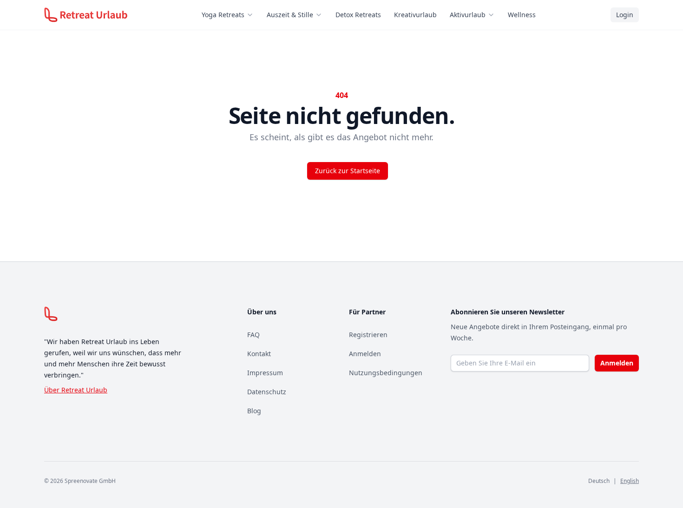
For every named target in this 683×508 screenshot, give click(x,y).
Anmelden (365, 353)
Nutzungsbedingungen (385, 372)
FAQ (253, 334)
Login (624, 14)
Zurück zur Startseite (347, 170)
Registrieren (368, 334)
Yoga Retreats (223, 14)
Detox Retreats (358, 14)
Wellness (522, 14)
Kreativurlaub (415, 14)
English (629, 481)
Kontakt (259, 353)
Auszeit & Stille (290, 14)
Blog (254, 410)
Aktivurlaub (468, 14)
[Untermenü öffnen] (252, 15)
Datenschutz (266, 391)
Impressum (265, 372)
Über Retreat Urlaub (75, 389)
